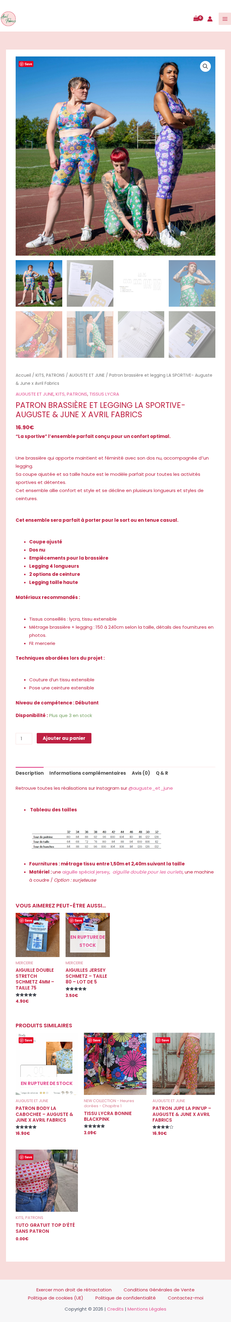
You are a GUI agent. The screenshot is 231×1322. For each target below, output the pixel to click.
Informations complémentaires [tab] (87, 773)
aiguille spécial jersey (85, 872)
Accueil (23, 375)
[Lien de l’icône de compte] (210, 19)
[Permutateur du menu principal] (225, 19)
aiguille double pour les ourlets (147, 872)
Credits (115, 1309)
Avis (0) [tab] (141, 773)
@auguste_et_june (150, 788)
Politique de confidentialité (125, 1298)
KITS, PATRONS (50, 375)
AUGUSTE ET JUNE (87, 375)
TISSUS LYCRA (104, 394)
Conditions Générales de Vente (159, 1290)
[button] (205, 66)
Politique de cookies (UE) (55, 1298)
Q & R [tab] (162, 773)
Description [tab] (30, 773)
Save (28, 64)
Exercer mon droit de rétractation (74, 1290)
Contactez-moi (185, 1298)
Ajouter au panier (64, 738)
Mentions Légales (147, 1309)
